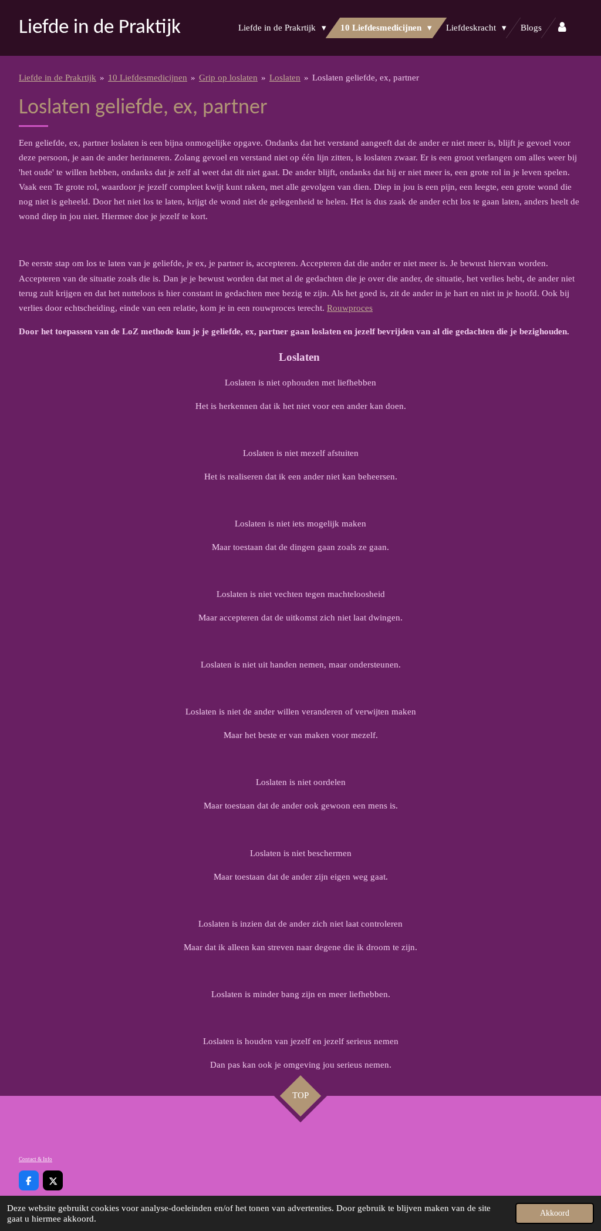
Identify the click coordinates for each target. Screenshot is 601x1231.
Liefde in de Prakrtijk (57, 77)
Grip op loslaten (228, 77)
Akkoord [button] (554, 1213)
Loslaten (284, 77)
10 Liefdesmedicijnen (147, 77)
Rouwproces (350, 308)
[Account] (562, 28)
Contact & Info (35, 1159)
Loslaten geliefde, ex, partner (365, 77)
